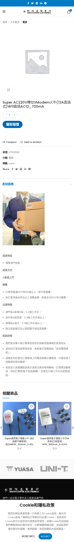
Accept (45, 536)
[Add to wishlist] (31, 407)
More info (28, 536)
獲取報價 (12, 124)
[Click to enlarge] (8, 89)
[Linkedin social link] (41, 3)
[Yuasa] (20, 468)
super (12, 163)
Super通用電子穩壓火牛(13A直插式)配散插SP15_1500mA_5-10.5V (54, 441)
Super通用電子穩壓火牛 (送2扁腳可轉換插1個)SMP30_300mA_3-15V (19, 441)
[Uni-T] (54, 468)
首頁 (5, 22)
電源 (25, 22)
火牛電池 (15, 22)
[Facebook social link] (28, 3)
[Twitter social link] (32, 3)
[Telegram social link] (45, 3)
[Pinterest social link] (37, 3)
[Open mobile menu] (4, 11)
